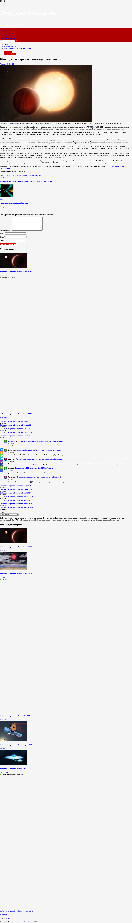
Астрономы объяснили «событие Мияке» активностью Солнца (40, 441)
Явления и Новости (10, 54)
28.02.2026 (4, 915)
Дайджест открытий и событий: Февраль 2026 (17, 504)
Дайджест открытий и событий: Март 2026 (15, 436)
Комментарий (5, 230)
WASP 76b (17, 175)
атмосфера (24, 175)
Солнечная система (11, 31)
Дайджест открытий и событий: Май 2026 (15, 429)
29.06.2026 (3, 418)
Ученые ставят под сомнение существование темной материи (39, 459)
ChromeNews (28, 922)
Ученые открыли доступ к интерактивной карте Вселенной (39, 477)
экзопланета (37, 175)
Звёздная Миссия (27, 13)
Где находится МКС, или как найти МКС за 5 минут (34, 468)
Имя (2, 233)
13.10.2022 (10, 64)
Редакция (3, 64)
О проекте (7, 918)
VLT (5, 175)
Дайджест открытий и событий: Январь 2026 (16, 507)
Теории (6, 35)
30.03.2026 (4, 772)
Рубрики (2, 512)
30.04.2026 (4, 749)
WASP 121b (10, 175)
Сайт (2, 241)
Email (2, 237)
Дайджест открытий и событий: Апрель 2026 (16, 432)
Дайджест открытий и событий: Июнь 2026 (16, 414)
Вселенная (7, 29)
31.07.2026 (3, 275)
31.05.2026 (3, 720)
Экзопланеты (8, 33)
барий (31, 175)
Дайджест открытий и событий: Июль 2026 (16, 271)
